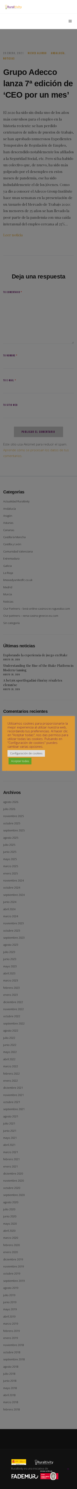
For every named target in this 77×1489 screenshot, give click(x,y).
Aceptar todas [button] (20, 761)
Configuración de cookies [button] (26, 753)
